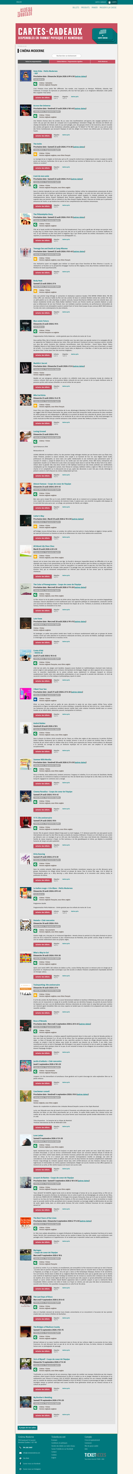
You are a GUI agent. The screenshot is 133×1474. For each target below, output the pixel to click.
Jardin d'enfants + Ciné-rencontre (47, 1061)
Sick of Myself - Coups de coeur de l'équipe (51, 1359)
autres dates (80, 76)
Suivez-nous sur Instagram (32, 1469)
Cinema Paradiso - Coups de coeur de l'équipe (52, 792)
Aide (86, 1449)
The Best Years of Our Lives (44, 1218)
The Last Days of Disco (43, 1297)
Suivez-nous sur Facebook (31, 1464)
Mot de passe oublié (91, 1446)
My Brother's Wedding (42, 1397)
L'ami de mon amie (41, 176)
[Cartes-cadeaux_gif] (66, 43)
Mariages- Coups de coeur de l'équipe (45, 1251)
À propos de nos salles (27, 1428)
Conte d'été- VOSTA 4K (38, 651)
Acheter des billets (43, 98)
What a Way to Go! (41, 952)
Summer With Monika (42, 759)
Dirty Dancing (39, 854)
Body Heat (37, 281)
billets (76, 7)
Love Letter (38, 1135)
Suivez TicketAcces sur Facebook (62, 1449)
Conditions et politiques (59, 1443)
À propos (54, 1440)
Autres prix (74, 97)
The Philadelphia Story (43, 214)
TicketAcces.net (22, 46)
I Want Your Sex (40, 689)
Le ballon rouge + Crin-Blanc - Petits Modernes (53, 888)
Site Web (26, 1458)
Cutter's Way (38, 516)
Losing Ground (39, 431)
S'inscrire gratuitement (92, 1440)
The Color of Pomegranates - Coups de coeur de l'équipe (57, 584)
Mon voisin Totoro (41, 321)
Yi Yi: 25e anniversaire (42, 818)
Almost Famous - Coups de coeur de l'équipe (52, 484)
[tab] (33, 62)
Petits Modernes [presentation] (103, 61)
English (19, 2)
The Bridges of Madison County (46, 1327)
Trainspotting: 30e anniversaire (46, 985)
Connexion (88, 1443)
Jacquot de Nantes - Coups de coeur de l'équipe (53, 1178)
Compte (114, 2)
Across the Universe (41, 106)
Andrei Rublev (39, 723)
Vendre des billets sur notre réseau (63, 1446)
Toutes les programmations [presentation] (33, 61)
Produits (85, 7)
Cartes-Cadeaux (100, 2)
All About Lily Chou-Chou (43, 546)
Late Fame (37, 619)
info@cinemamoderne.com (31, 1453)
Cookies (54, 1455)
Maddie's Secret (40, 363)
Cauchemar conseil (41, 1091)
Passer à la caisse (108, 7)
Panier (95, 7)
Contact (54, 1452)
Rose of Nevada (40, 1021)
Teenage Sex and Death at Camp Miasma (50, 248)
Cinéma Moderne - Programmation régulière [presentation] (70, 61)
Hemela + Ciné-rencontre (43, 920)
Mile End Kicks (39, 395)
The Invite (37, 144)
